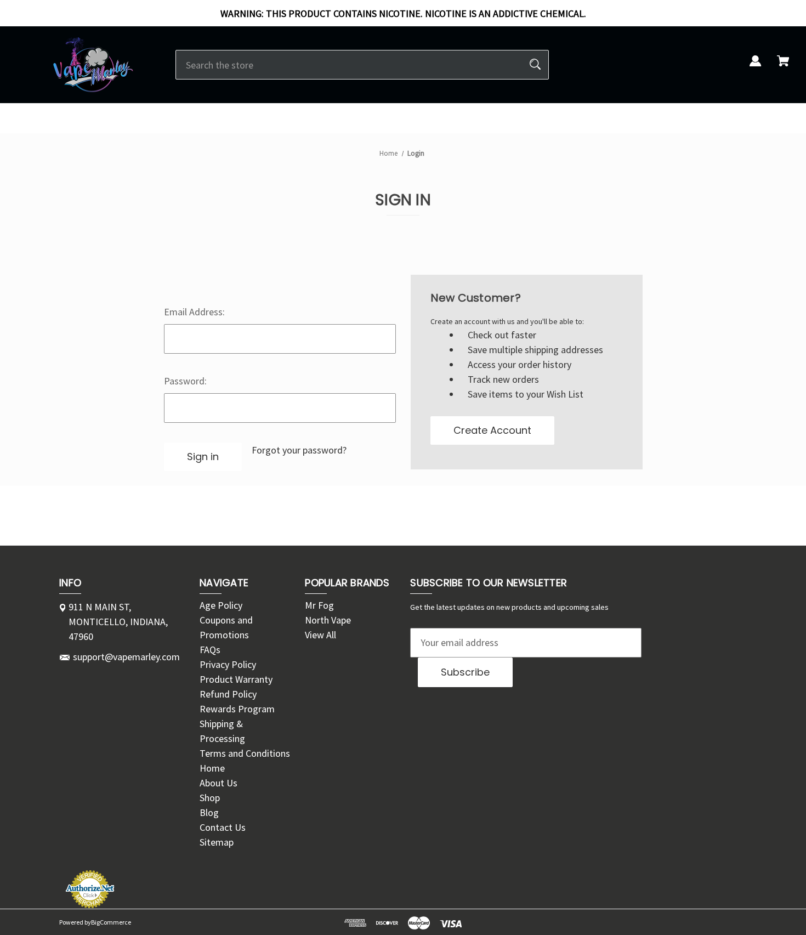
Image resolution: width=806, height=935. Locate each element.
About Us (218, 783)
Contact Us (223, 827)
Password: (185, 381)
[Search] (535, 65)
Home (212, 768)
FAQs (210, 649)
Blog (209, 812)
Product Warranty (236, 679)
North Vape (328, 620)
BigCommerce (111, 922)
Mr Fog (319, 605)
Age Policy (221, 605)
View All (320, 634)
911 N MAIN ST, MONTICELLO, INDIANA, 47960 (118, 621)
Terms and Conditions (245, 753)
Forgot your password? (299, 450)
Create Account (492, 430)
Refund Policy (228, 694)
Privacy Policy (228, 664)
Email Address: (194, 311)
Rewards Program (237, 708)
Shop (210, 797)
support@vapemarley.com (126, 656)
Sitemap (217, 842)
